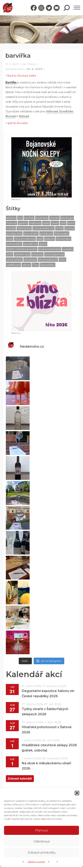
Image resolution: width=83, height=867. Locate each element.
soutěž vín (30, 244)
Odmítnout (41, 841)
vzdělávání (13, 265)
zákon (26, 265)
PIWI (59, 228)
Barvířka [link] (10, 82)
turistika (67, 249)
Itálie (46, 223)
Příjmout (41, 830)
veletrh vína (22, 254)
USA (9, 254)
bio (20, 218)
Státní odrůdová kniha (21, 249)
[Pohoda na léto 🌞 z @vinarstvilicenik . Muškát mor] (18, 418)
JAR (63, 223)
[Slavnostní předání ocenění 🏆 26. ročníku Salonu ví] (18, 642)
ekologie (67, 218)
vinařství (37, 254)
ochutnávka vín (43, 228)
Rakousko (61, 233)
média (10, 228)
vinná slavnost (54, 254)
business (42, 218)
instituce (35, 223)
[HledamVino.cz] (7, 7)
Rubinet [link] (24, 116)
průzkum (46, 233)
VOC (62, 259)
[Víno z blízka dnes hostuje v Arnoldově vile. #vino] (18, 493)
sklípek (49, 239)
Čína (35, 265)
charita (54, 218)
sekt (40, 239)
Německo (24, 228)
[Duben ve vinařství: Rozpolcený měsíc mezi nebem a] (18, 592)
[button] (77, 793)
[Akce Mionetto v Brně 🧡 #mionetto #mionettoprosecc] (18, 393)
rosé (9, 239)
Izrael (54, 223)
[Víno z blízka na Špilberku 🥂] (18, 518)
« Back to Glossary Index (20, 75)
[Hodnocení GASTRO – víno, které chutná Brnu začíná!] (18, 567)
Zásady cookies (36, 861)
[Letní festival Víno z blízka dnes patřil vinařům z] (18, 368)
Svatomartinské (49, 249)
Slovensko (63, 239)
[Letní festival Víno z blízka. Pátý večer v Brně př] (18, 443)
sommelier (14, 244)
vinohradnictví (47, 259)
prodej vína (14, 233)
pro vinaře (31, 233)
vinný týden (14, 259)
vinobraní (30, 259)
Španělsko (47, 265)
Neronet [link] (10, 116)
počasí (69, 228)
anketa (11, 218)
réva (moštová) (25, 239)
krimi (71, 223)
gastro (22, 223)
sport (43, 244)
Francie (11, 223)
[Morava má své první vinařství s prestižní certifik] (18, 617)
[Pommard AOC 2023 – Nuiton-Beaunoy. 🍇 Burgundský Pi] (18, 543)
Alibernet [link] (52, 111)
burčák (29, 218)
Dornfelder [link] (66, 111)
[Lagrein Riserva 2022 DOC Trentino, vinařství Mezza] (18, 468)
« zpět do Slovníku (16, 123)
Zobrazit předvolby (42, 852)
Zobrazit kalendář (20, 778)
